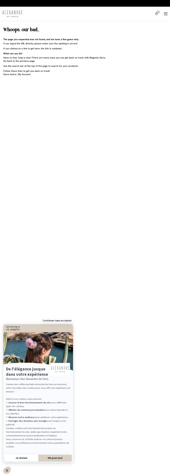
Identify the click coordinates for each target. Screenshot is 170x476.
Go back (7, 60)
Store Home (9, 74)
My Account (24, 74)
